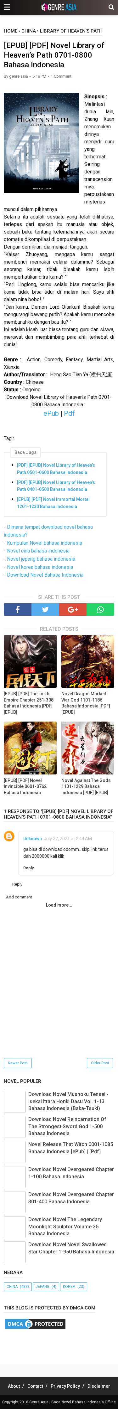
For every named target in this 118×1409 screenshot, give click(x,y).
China (12, 1286)
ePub (51, 413)
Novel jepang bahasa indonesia (41, 559)
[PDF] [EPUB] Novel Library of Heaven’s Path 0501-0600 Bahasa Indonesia (56, 469)
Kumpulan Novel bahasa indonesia (44, 543)
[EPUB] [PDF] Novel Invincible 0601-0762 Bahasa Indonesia (25, 786)
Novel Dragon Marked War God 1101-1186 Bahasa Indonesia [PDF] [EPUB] (85, 703)
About (14, 1386)
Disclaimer (98, 1386)
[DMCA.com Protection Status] (35, 1328)
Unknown (32, 838)
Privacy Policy (65, 1386)
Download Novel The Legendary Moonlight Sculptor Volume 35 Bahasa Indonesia (65, 1226)
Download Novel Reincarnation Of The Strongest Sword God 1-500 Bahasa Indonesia (67, 1126)
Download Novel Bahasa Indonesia (45, 575)
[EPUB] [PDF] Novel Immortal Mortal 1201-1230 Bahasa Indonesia (53, 503)
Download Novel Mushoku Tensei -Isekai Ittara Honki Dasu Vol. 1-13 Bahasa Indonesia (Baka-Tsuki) (68, 1101)
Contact (35, 1386)
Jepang (42, 1286)
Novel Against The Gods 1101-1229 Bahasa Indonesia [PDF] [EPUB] (86, 786)
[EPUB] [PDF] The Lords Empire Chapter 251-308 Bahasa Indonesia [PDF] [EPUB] (28, 703)
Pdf (68, 413)
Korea (69, 1286)
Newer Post (18, 1063)
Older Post (100, 1063)
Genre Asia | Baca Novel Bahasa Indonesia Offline (72, 1402)
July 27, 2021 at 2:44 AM (68, 838)
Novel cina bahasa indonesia (38, 551)
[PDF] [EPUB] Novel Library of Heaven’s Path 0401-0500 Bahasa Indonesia (56, 486)
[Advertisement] (61, 1345)
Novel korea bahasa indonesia (40, 567)
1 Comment (61, 76)
